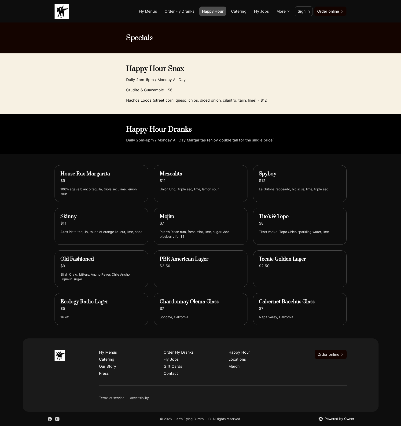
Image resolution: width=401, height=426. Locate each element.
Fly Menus (148, 11)
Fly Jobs (261, 11)
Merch (233, 366)
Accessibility (139, 398)
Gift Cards (173, 366)
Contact (171, 373)
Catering (238, 11)
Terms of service (111, 398)
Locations (237, 359)
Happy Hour (213, 11)
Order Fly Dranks (180, 11)
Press (104, 373)
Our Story (107, 366)
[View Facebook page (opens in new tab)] (50, 419)
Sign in (304, 11)
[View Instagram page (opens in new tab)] (57, 419)
